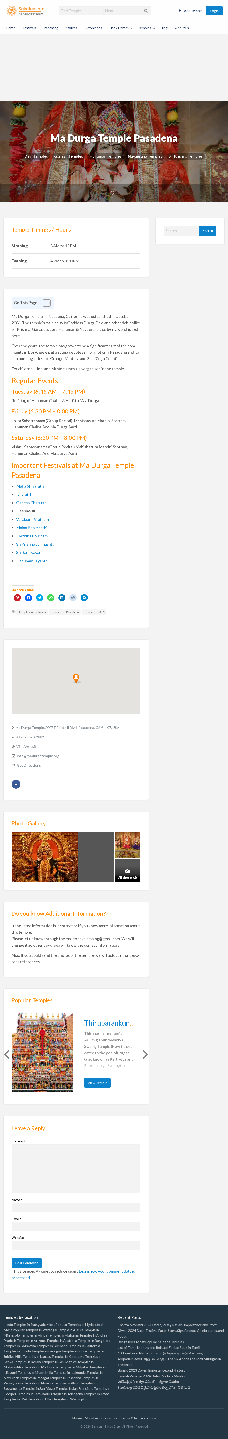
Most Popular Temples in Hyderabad (74, 1324)
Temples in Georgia (46, 1351)
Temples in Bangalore (94, 1340)
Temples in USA (94, 612)
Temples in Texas (96, 1394)
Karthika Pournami (32, 535)
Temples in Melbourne (41, 1367)
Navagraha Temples (145, 156)
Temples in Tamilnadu (33, 1394)
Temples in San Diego (38, 1388)
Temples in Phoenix (38, 1383)
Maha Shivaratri (30, 486)
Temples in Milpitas (74, 1367)
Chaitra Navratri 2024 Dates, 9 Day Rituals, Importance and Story (167, 1325)
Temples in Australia (61, 1340)
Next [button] (145, 1054)
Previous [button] (6, 1054)
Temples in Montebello (35, 1372)
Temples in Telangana (66, 1394)
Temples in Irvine (74, 1351)
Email (16, 1219)
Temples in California (32, 612)
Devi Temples (36, 156)
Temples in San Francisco (74, 1388)
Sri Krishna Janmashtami (37, 544)
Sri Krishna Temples (186, 156)
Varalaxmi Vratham (32, 519)
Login (214, 11)
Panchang (51, 28)
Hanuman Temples (105, 156)
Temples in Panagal (34, 1378)
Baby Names (119, 28)
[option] (76, 1054)
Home (10, 28)
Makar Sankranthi (31, 527)
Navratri (23, 494)
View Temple (97, 1083)
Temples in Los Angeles (59, 1362)
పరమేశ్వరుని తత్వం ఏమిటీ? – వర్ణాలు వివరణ (148, 1381)
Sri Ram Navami (29, 552)
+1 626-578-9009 (30, 737)
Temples (144, 28)
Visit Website (27, 746)
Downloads (93, 28)
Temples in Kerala (27, 1362)
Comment (19, 1141)
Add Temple (192, 11)
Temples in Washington (70, 1399)
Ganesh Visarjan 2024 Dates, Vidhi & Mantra (151, 1376)
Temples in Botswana (20, 1346)
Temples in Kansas (37, 1356)
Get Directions (29, 765)
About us (182, 28)
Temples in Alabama (63, 1335)
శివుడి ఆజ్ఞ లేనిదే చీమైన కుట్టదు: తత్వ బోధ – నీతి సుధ (154, 1387)
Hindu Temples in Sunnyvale (25, 1324)
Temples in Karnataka (67, 1356)
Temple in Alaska (70, 1330)
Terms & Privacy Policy (138, 1418)
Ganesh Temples (68, 156)
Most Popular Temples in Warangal (30, 1330)
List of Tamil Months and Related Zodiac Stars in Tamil (159, 1347)
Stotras (71, 28)
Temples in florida (17, 1351)
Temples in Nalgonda (70, 1372)
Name (17, 1200)
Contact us (109, 1418)
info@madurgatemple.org (38, 756)
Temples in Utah (40, 1399)
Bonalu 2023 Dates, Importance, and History (151, 1370)
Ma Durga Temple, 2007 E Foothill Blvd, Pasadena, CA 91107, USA (67, 727)
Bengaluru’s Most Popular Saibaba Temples (151, 1342)
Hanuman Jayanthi (32, 560)
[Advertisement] (114, 67)
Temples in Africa (34, 1335)
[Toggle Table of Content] (44, 303)
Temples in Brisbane (52, 1346)
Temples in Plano (66, 1383)
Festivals (29, 28)
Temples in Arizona (31, 1340)
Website (18, 1238)
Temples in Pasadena (65, 612)
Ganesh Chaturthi (31, 502)
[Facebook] (16, 784)
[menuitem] (190, 10)
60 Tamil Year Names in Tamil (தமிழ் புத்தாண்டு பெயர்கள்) (160, 1353)
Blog (164, 28)
